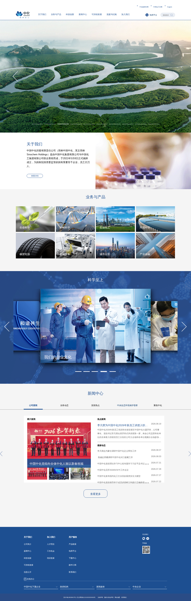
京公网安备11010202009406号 (86, 597)
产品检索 (72, 544)
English (169, 7)
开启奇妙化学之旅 (60, 357)
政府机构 (64, 587)
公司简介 (27, 544)
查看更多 (95, 493)
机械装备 (65, 254)
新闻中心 (83, 14)
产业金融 (145, 254)
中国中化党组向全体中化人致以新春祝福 (56, 463)
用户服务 (73, 537)
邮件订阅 (72, 565)
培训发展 (50, 558)
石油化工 (105, 227)
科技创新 (70, 14)
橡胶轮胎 (25, 254)
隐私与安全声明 (108, 597)
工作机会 (50, 551)
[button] (15, 76)
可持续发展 (97, 14)
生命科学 (25, 227)
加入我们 (125, 14)
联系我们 (72, 572)
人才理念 (50, 544)
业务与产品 (56, 14)
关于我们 (42, 14)
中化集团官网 (144, 7)
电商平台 (153, 15)
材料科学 (65, 227)
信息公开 (27, 572)
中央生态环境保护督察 (127, 405)
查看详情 (35, 176)
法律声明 (100, 597)
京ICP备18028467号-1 (70, 597)
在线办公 (30, 579)
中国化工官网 (157, 7)
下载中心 (72, 558)
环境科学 (145, 227)
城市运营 (105, 254)
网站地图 (117, 597)
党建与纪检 (112, 14)
